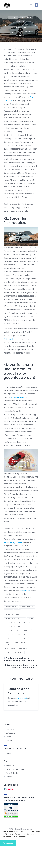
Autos (8, 753)
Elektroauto (25, 590)
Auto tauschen (11, 607)
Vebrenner (23, 648)
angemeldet (21, 698)
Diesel (17, 611)
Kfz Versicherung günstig (15, 635)
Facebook (10, 729)
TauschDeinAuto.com (15, 769)
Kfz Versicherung (18, 397)
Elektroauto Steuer (13, 627)
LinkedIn (9, 736)
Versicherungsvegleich (14, 652)
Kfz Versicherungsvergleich (16, 638)
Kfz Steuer (26, 631)
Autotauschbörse (27, 607)
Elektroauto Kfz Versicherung (17, 623)
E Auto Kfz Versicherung (15, 619)
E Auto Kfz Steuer (12, 615)
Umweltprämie (10, 648)
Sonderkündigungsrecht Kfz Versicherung (16, 643)
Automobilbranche (12, 339)
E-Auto (30, 619)
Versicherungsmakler (13, 542)
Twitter (9, 740)
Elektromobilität (12, 631)
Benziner (8, 611)
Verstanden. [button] (8, 843)
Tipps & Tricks (26, 17)
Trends (21, 21)
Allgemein (13, 17)
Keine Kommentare (21, 35)
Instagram (10, 733)
